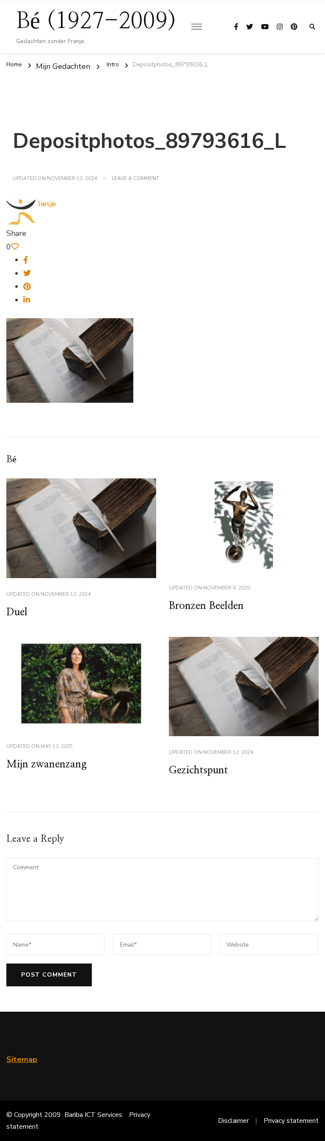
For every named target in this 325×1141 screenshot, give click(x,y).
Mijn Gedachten (63, 66)
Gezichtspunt (198, 770)
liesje (46, 204)
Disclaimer (233, 1120)
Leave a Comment (135, 179)
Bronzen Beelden (206, 606)
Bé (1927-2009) (96, 21)
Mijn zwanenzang (46, 764)
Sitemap (21, 1059)
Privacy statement (291, 1120)
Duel (17, 612)
